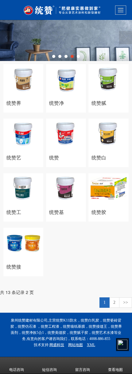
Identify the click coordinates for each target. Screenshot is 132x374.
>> (125, 302)
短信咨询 (49, 370)
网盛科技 (56, 345)
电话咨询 (16, 370)
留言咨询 (82, 370)
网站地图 (75, 345)
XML (91, 345)
